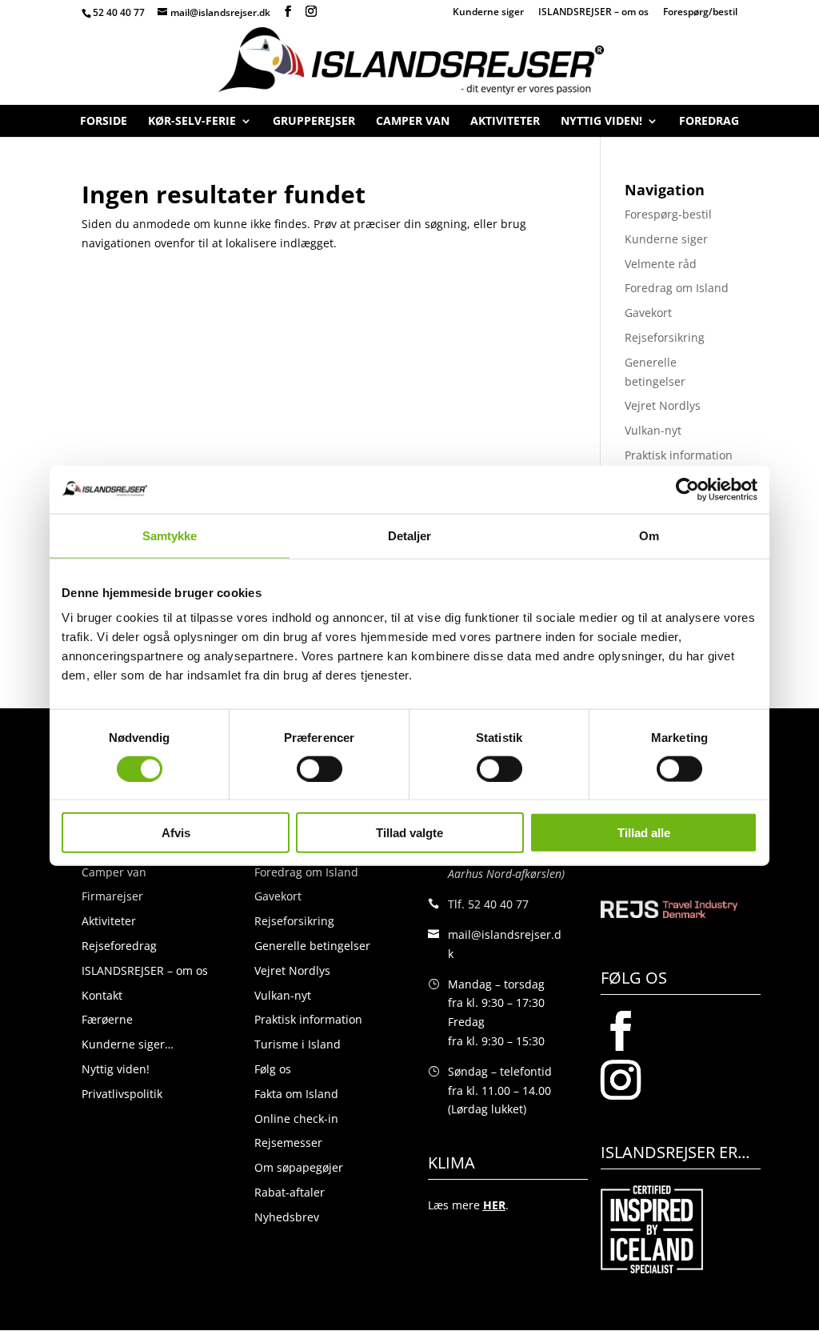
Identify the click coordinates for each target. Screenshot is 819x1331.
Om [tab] (649, 535)
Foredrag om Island (677, 287)
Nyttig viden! (601, 124)
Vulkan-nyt (653, 430)
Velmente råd (661, 263)
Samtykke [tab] (170, 535)
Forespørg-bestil (668, 214)
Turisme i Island (297, 1044)
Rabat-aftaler (289, 1192)
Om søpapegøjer (298, 1167)
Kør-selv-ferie (192, 124)
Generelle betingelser (312, 945)
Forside (103, 124)
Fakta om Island (296, 1093)
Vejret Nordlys (663, 405)
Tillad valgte (409, 833)
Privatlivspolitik (122, 1093)
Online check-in (296, 1118)
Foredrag (709, 124)
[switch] (319, 768)
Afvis (176, 833)
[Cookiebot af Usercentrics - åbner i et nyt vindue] (687, 489)
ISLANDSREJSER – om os (593, 12)
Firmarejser (112, 896)
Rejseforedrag (119, 945)
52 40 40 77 (119, 12)
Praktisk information (679, 455)
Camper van (412, 124)
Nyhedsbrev (286, 1217)
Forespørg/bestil (700, 12)
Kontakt (102, 995)
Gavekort (648, 312)
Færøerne (107, 1019)
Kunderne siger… (128, 1044)
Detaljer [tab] (410, 535)
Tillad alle (643, 833)
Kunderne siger (488, 12)
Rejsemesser (288, 1142)
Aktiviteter (505, 124)
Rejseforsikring (665, 337)
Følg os (272, 1068)
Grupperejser (314, 124)
